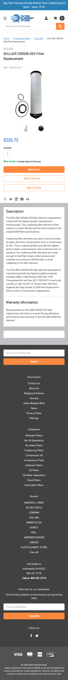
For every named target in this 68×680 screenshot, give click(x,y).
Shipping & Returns (34, 393)
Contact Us (34, 383)
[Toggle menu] (5, 18)
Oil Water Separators (34, 475)
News (34, 408)
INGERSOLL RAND (34, 502)
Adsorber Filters (34, 435)
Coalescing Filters (34, 450)
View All (34, 552)
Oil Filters (34, 470)
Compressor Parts (34, 460)
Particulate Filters (34, 485)
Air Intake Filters (34, 445)
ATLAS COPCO (34, 507)
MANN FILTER (34, 522)
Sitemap (34, 418)
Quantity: (7, 148)
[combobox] (34, 26)
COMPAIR (34, 512)
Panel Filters (34, 480)
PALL (34, 532)
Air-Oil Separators (34, 440)
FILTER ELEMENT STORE (34, 547)
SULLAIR (34, 517)
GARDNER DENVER (34, 537)
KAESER (34, 542)
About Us (34, 388)
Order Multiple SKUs (34, 403)
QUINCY (34, 527)
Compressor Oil (34, 455)
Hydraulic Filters (34, 465)
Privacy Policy (34, 413)
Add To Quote (34, 187)
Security (34, 398)
